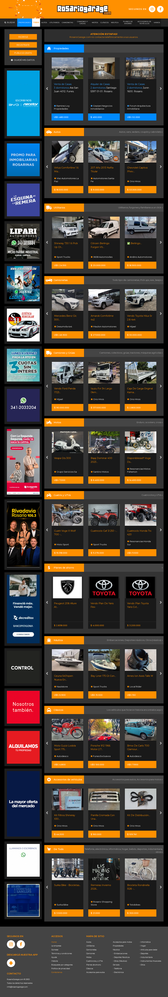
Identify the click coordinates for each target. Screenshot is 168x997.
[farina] (23, 803)
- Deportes (143, 953)
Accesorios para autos (95, 972)
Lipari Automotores (139, 544)
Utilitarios (90, 946)
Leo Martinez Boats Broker (138, 685)
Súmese (54, 950)
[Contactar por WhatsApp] (23, 159)
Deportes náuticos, (135, 640)
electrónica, (102, 849)
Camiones (90, 953)
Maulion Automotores (68, 326)
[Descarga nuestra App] (11, 963)
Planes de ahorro (93, 965)
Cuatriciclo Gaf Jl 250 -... (67, 530)
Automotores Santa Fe (66, 180)
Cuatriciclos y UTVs (94, 961)
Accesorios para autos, (124, 779)
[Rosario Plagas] (23, 667)
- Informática (145, 942)
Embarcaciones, (116, 640)
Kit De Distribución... (103, 815)
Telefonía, (90, 849)
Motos (88, 957)
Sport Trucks (63, 544)
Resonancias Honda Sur (102, 543)
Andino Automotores (104, 257)
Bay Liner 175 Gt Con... (66, 675)
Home (54, 942)
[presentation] (47, 89)
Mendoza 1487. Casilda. (140, 88)
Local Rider (99, 686)
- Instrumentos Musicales (150, 961)
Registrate (23, 45)
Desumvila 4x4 (139, 825)
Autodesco (99, 756)
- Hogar (142, 946)
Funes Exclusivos (65, 756)
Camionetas (91, 950)
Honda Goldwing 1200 (140, 745)
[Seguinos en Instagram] (152, 9)
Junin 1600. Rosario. (102, 88)
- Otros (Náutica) (120, 961)
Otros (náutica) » (154, 640)
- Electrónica (118, 972)
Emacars (134, 756)
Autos (88, 942)
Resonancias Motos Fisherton (102, 470)
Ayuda (54, 957)
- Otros (142, 965)
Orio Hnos (98, 181)
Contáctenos (56, 972)
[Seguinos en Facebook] (160, 9)
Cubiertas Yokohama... (141, 815)
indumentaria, (155, 849)
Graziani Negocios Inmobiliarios (65, 107)
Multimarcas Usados (140, 181)
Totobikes (99, 904)
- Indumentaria (146, 957)
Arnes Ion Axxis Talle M (103, 675)
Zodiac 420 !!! (134, 675)
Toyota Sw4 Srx (136, 315)
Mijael (96, 326)
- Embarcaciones (120, 953)
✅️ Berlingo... (98, 243)
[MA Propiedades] (23, 707)
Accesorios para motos (149, 779)
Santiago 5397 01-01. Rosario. (67, 88)
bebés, (133, 849)
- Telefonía (117, 968)
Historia (54, 961)
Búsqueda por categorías (62, 965)
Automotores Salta (139, 326)
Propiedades (118, 946)
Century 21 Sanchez (139, 108)
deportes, (142, 849)
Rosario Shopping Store (66, 903)
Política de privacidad (60, 968)
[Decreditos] (23, 608)
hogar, (125, 849)
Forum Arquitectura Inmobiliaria (102, 107)
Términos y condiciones (61, 953)
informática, (115, 849)
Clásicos (89, 968)
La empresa (56, 946)
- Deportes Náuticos (121, 957)
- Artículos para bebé (148, 950)
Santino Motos (64, 471)
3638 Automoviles (66, 257)
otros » (159, 852)
